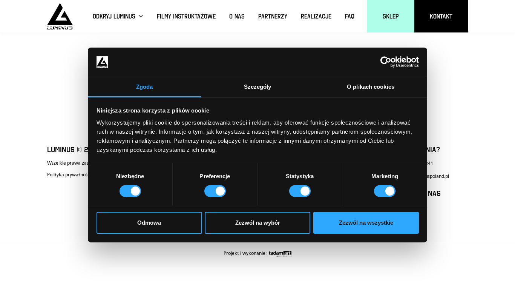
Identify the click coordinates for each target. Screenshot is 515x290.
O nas (237, 16)
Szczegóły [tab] (257, 86)
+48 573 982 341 (415, 163)
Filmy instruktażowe (186, 16)
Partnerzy (272, 16)
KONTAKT (441, 16)
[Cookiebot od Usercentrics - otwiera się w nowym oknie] (386, 62)
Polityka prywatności (68, 175)
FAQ (349, 16)
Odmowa (149, 222)
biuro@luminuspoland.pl (423, 176)
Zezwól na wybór (257, 222)
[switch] (215, 191)
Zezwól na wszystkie (366, 222)
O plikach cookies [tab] (370, 86)
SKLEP (391, 16)
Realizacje (316, 16)
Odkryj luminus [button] (115, 16)
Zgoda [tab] (144, 86)
